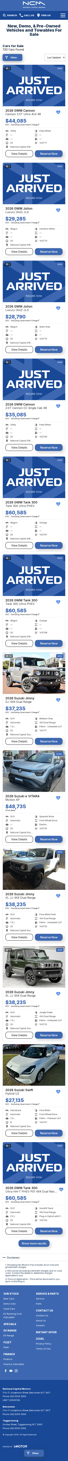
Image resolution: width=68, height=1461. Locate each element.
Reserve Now (49, 153)
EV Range (8, 1335)
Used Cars (9, 1308)
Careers (40, 1325)
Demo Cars (9, 1303)
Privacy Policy (43, 1343)
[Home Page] (34, 4)
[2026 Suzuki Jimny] (34, 673)
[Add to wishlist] (58, 112)
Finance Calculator (13, 1364)
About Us (41, 1320)
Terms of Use (43, 1348)
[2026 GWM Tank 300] (34, 477)
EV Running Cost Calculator (12, 1315)
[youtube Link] (11, 1371)
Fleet (6, 1347)
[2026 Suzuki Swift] (34, 1065)
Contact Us (42, 1315)
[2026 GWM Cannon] (34, 85)
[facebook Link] (5, 1371)
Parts (38, 1303)
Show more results (34, 1243)
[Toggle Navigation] (63, 15)
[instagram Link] (16, 1371)
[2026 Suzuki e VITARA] (34, 771)
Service (40, 1298)
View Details (19, 153)
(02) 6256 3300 (18, 1396)
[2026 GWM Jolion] (34, 183)
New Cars (8, 1298)
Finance (7, 1359)
